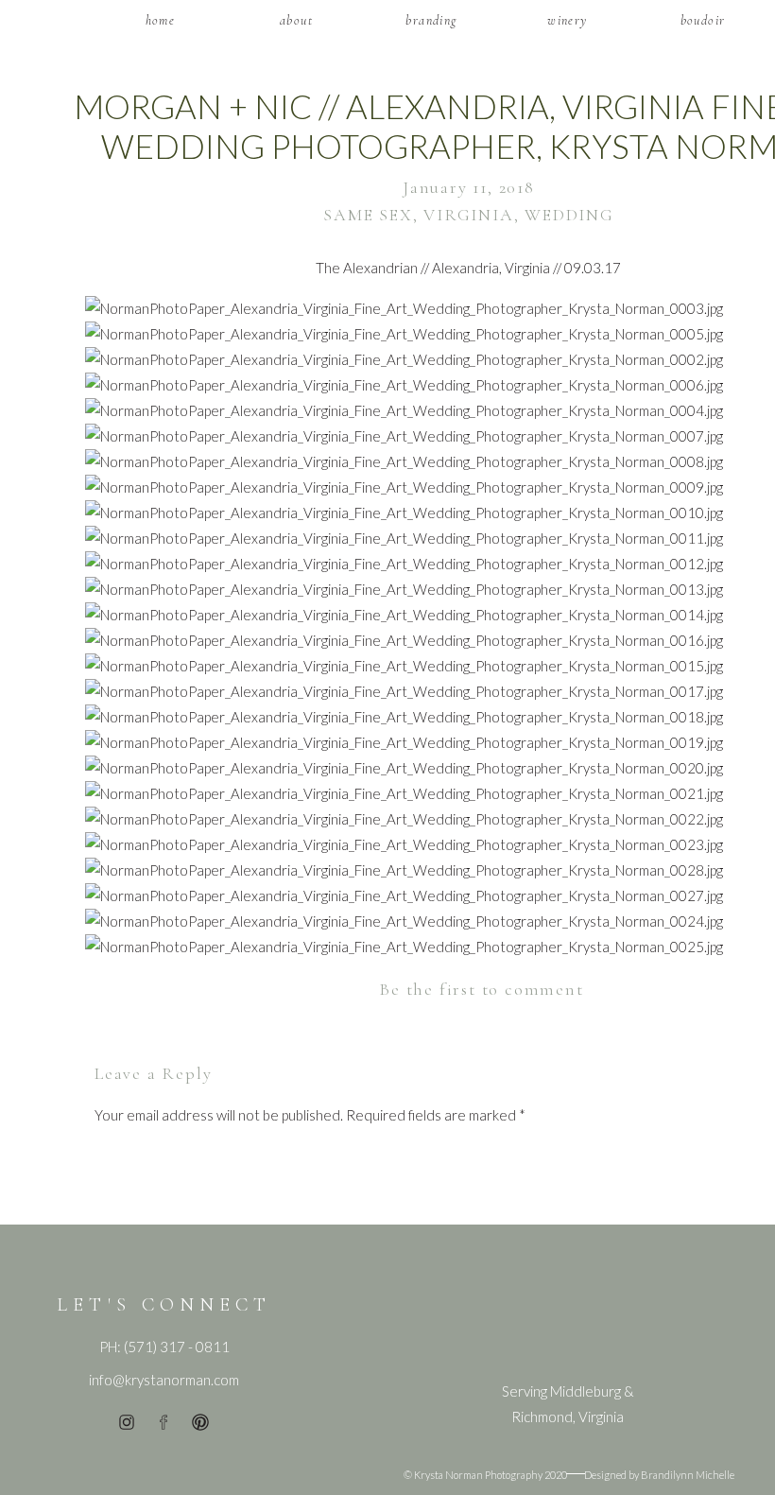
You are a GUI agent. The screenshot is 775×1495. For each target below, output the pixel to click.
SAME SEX (367, 214)
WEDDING (569, 214)
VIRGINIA (468, 214)
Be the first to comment (481, 989)
